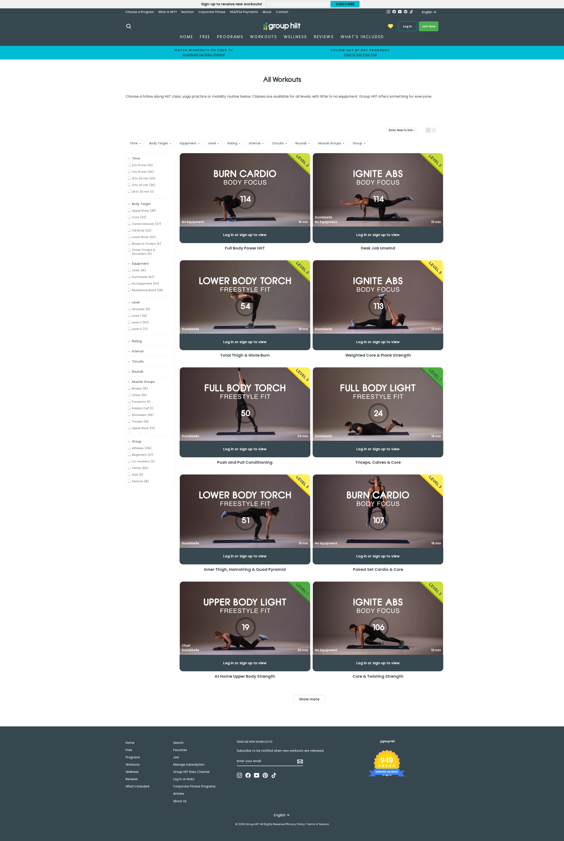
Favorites (180, 750)
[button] (428, 130)
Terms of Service (318, 824)
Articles (178, 794)
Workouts (263, 36)
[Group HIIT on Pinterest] (265, 775)
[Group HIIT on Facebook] (248, 775)
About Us (180, 801)
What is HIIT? (167, 12)
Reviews (324, 36)
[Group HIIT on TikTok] (273, 775)
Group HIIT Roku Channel (191, 772)
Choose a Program (140, 12)
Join (176, 757)
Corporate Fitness (211, 12)
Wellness (295, 36)
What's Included (362, 36)
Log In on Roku (183, 779)
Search (178, 743)
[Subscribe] (300, 761)
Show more (309, 699)
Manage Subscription (188, 765)
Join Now (429, 26)
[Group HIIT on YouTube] (256, 775)
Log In (407, 26)
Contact (282, 12)
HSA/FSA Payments (244, 12)
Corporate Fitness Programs (194, 786)
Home (186, 36)
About (266, 12)
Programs (230, 36)
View (245, 190)
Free (205, 36)
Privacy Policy (296, 824)
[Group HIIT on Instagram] (239, 775)
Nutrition (187, 12)
